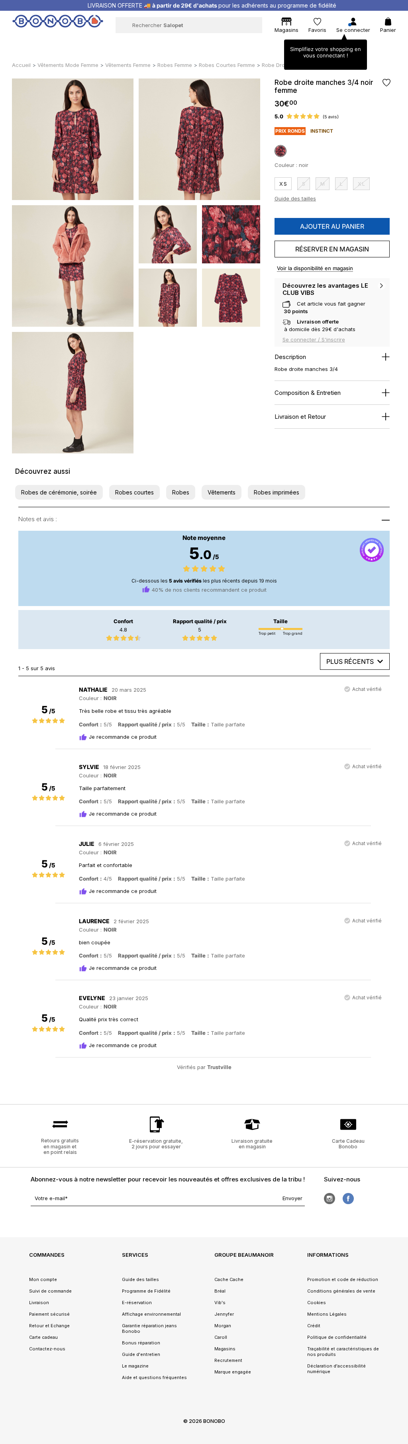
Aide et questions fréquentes (154, 1377)
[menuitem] (46, 42)
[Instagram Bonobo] (329, 1198)
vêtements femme (128, 65)
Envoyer (292, 1198)
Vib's (220, 1302)
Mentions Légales (327, 1314)
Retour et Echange (49, 1325)
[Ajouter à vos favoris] (386, 82)
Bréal (220, 1291)
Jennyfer (224, 1314)
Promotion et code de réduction (342, 1279)
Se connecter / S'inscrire (313, 339)
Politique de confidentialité (337, 1337)
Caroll (220, 1337)
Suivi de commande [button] (50, 1291)
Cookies (316, 1302)
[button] (59, 492)
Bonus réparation (141, 1343)
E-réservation (137, 1302)
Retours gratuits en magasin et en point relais (60, 1146)
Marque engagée (232, 1372)
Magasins (224, 1349)
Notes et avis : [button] (37, 519)
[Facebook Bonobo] (348, 1198)
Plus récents (350, 661)
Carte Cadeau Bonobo (348, 1144)
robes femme (174, 65)
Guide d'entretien (141, 1354)
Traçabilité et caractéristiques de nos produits (343, 1351)
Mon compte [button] (43, 1279)
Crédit (313, 1325)
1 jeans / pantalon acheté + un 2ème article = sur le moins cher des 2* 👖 (212, 5)
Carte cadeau (43, 1337)
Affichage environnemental (151, 1314)
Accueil (21, 65)
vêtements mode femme (67, 65)
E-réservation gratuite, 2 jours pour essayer (156, 1144)
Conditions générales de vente (341, 1291)
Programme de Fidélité (146, 1291)
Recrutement (228, 1360)
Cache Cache (228, 1279)
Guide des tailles (295, 198)
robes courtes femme (227, 65)
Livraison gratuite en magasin (252, 1144)
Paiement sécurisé (49, 1314)
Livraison (39, 1302)
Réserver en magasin (332, 249)
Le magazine (135, 1366)
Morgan (222, 1325)
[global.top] (400, 1214)
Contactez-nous (47, 1349)
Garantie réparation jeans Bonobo (149, 1328)
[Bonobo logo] (58, 25)
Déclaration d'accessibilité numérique (336, 1368)
